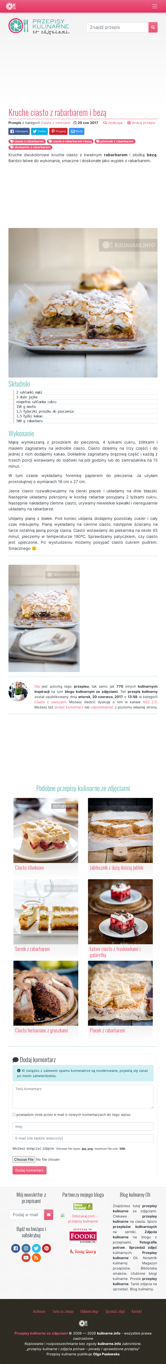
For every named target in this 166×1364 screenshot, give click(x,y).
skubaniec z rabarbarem (32, 147)
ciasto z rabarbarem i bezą (72, 141)
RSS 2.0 (150, 702)
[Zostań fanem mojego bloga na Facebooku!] (15, 1248)
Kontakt (137, 1311)
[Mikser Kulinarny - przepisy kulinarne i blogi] (83, 1206)
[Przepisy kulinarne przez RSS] (36, 1257)
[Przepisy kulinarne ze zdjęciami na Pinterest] (46, 1248)
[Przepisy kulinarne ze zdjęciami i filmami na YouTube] (26, 1257)
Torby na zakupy (62, 1311)
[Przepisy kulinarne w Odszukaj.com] (83, 1218)
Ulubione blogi (89, 1311)
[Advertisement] (83, 70)
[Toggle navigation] (155, 6)
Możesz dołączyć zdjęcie (69, 1148)
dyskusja (114, 122)
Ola (37, 686)
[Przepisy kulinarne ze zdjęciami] (10, 6)
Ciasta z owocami (55, 122)
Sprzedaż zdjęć (115, 1311)
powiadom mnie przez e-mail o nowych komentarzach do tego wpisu (73, 1114)
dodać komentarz (68, 707)
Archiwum (39, 1311)
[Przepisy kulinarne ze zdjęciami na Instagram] (26, 1248)
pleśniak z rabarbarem (117, 141)
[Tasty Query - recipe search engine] (83, 1251)
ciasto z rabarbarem (29, 141)
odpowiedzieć (102, 707)
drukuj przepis (143, 122)
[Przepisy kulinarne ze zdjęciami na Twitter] (36, 1248)
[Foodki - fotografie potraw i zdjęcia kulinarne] (83, 1235)
